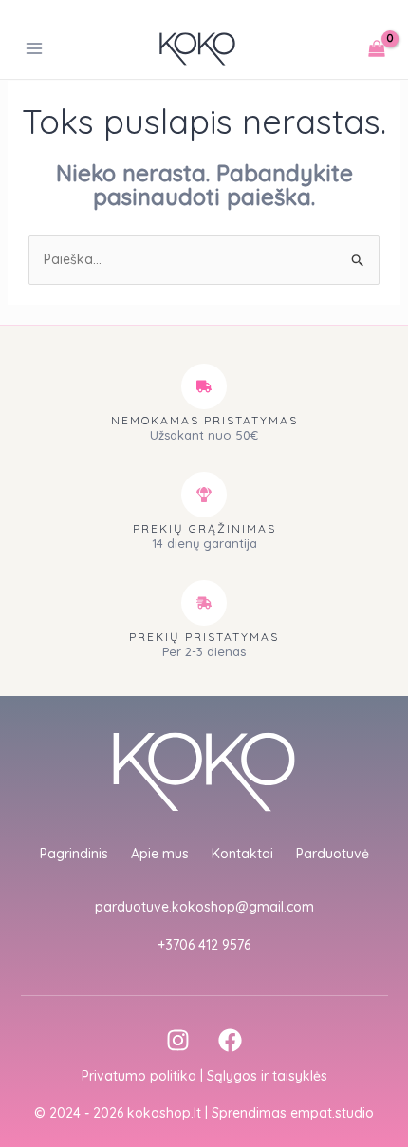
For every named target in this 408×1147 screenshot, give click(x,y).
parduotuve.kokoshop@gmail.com (204, 906)
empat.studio (332, 1112)
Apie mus (160, 853)
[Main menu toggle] (34, 49)
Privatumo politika (139, 1075)
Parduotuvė (332, 853)
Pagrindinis (74, 853)
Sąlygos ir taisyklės (267, 1075)
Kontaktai (242, 853)
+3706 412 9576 (204, 944)
